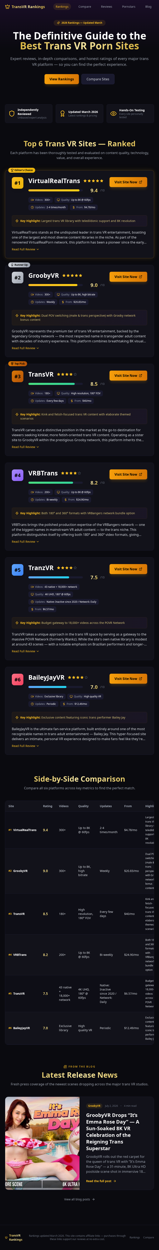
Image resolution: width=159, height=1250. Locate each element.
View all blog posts (77, 1199)
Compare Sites (98, 79)
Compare (84, 7)
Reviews (106, 7)
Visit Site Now (125, 182)
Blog (148, 7)
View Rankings (61, 79)
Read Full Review (23, 249)
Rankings (62, 7)
